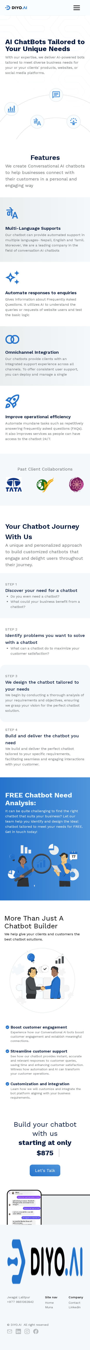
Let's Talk (45, 1170)
